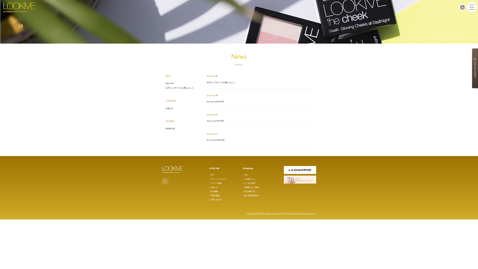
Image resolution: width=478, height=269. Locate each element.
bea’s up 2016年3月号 (215, 102)
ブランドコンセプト (218, 179)
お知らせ (169, 108)
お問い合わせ (216, 200)
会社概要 (214, 191)
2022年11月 (170, 129)
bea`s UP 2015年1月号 (216, 140)
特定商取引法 (249, 191)
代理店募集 (215, 195)
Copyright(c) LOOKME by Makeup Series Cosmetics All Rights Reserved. (273, 214)
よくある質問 (249, 183)
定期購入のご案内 (251, 187)
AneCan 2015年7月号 (215, 121)
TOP (212, 175)
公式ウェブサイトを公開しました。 (180, 88)
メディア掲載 (216, 183)
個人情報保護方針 (251, 195)
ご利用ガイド (249, 179)
